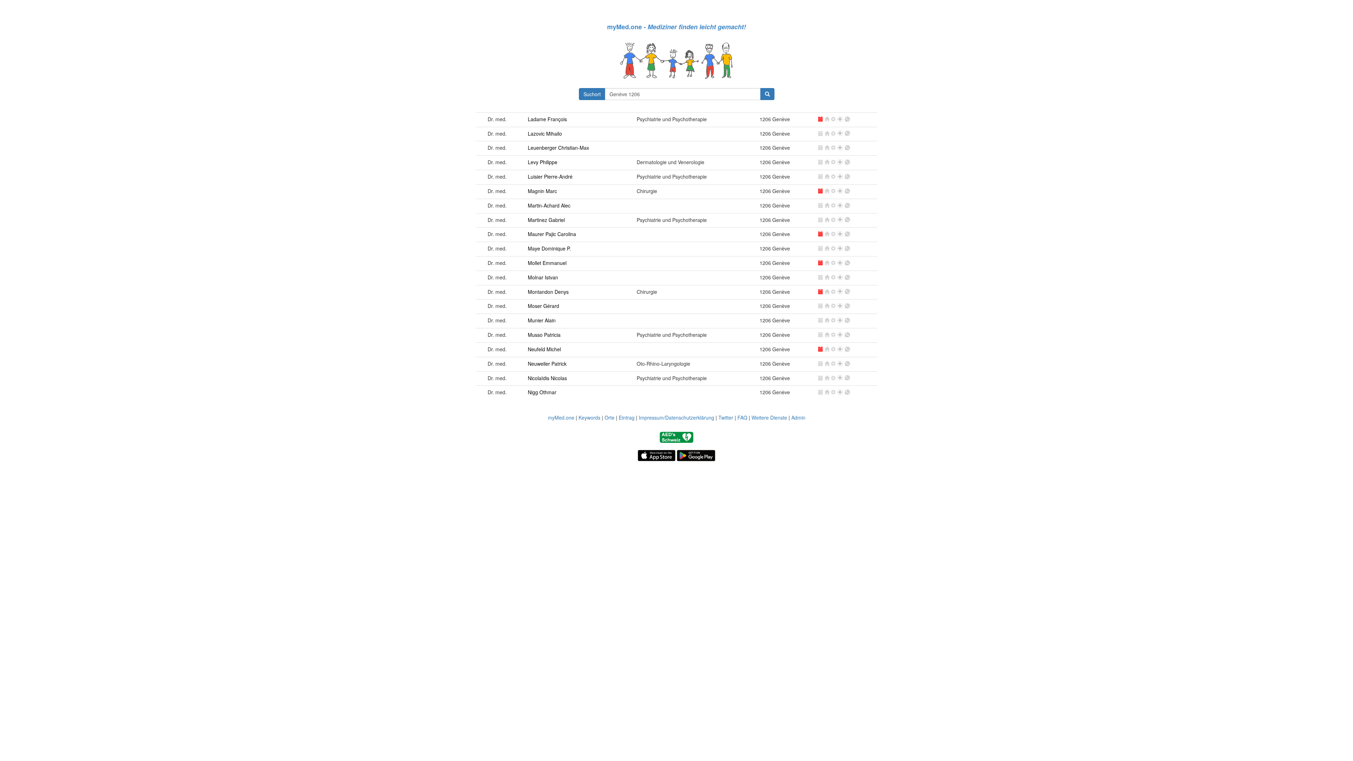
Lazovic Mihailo (545, 133)
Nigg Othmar (542, 392)
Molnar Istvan (543, 277)
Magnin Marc (542, 190)
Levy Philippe (542, 162)
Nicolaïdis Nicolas (547, 378)
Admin (798, 417)
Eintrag (627, 417)
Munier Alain (542, 320)
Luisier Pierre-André (550, 176)
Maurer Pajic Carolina (552, 233)
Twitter (725, 417)
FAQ (742, 417)
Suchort (592, 94)
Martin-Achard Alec (549, 205)
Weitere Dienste (769, 417)
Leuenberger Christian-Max (558, 147)
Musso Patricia (544, 334)
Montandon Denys (548, 291)
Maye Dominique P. (549, 248)
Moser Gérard (543, 305)
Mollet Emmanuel (547, 262)
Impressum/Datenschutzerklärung (676, 417)
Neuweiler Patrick (547, 363)
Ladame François (547, 119)
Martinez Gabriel (546, 219)
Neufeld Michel (544, 349)
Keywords (589, 417)
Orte (609, 417)
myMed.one (561, 417)
